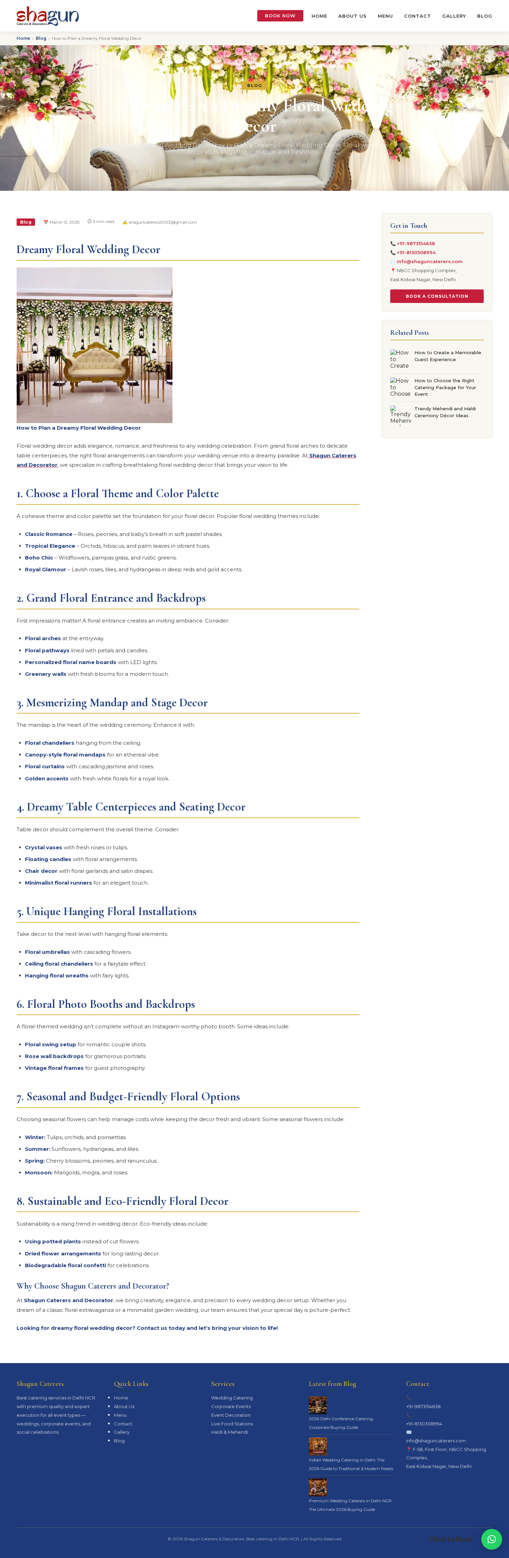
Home (319, 16)
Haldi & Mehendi (229, 1432)
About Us (352, 16)
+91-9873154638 (416, 243)
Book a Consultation (437, 296)
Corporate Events (231, 1406)
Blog (484, 16)
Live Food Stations (232, 1423)
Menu (385, 16)
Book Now (280, 15)
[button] (491, 1539)
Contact (417, 16)
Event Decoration (231, 1415)
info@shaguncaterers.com (430, 261)
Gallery (454, 16)
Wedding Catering (232, 1397)
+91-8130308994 (416, 252)
